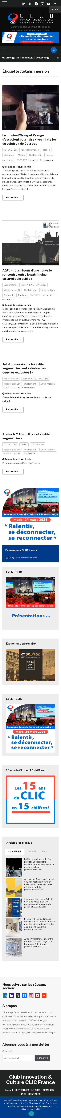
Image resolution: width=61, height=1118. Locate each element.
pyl (47, 295)
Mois (44, 851)
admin (35, 160)
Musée (21, 155)
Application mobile (30, 150)
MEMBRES (48, 1090)
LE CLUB (35, 1090)
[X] (30, 4)
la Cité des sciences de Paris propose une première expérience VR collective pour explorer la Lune (39, 863)
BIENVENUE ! (22, 1090)
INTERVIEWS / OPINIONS (33, 285)
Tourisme (22, 295)
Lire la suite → (13, 197)
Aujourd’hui (14, 851)
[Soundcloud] (55, 4)
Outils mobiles (48, 290)
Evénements (10, 285)
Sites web (8, 295)
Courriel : (7, 1051)
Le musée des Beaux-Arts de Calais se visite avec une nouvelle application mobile (38, 902)
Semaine (31, 851)
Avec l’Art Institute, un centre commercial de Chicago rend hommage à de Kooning (38, 941)
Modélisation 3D (12, 290)
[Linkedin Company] (24, 4)
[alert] (30, 557)
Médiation (9, 155)
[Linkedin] (11, 995)
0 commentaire (46, 160)
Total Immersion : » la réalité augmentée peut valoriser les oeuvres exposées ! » (24, 368)
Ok (31, 1113)
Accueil (9, 1090)
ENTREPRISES (11, 378)
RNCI (23, 1094)
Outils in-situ (35, 155)
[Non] (57, 1107)
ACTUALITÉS (10, 150)
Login (55, 9)
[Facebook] (36, 4)
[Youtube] (48, 4)
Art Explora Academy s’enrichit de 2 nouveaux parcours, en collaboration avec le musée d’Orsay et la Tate (39, 883)
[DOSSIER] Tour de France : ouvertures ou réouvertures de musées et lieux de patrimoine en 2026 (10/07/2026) (39, 923)
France (46, 150)
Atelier (24, 444)
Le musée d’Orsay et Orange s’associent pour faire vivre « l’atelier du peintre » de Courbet (29, 139)
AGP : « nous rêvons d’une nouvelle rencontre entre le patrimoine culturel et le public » (27, 274)
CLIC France (38, 444)
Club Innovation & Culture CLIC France (30, 1079)
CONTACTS (34, 1094)
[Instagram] (42, 4)
